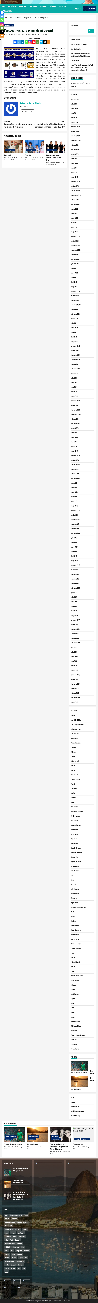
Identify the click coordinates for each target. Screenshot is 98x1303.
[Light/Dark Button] (77, 8)
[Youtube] (34, 42)
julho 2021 (74, 378)
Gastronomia (75, 839)
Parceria (28, 155)
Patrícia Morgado (76, 948)
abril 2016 (74, 665)
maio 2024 (74, 222)
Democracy (74, 807)
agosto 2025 (74, 154)
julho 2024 (74, 213)
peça (72, 953)
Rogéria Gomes (75, 980)
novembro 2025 (75, 140)
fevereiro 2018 (75, 565)
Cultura (73, 802)
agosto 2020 (75, 428)
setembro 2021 (75, 369)
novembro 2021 (75, 359)
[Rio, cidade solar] (79, 1081)
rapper (21, 1258)
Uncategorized (9, 25)
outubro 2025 (75, 145)
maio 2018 (74, 551)
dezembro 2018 (75, 519)
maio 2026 (74, 113)
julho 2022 (74, 323)
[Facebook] (15, 42)
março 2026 (74, 122)
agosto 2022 (74, 318)
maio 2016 (74, 661)
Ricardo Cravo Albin (77, 976)
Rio (26, 1258)
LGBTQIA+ (8, 1247)
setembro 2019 (75, 478)
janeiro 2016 (74, 679)
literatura (16, 1247)
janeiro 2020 (75, 460)
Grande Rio (74, 857)
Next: (49, 124)
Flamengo (22, 1236)
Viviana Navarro (75, 1049)
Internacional (75, 866)
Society (73, 1012)
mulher (7, 1254)
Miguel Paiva (74, 903)
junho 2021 (74, 382)
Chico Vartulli (75, 761)
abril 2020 (74, 446)
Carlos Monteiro (76, 743)
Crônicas (73, 797)
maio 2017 (74, 606)
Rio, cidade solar (76, 49)
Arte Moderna (75, 734)
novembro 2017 (75, 579)
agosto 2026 (75, 99)
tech (19, 1268)
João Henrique (75, 871)
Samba (73, 989)
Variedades (74, 1030)
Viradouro (74, 1044)
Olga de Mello (75, 939)
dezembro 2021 (75, 355)
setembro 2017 (75, 588)
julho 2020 (74, 433)
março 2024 (74, 232)
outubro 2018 (75, 528)
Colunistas (43, 6)
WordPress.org (75, 1115)
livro (72, 875)
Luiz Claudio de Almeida (13, 34)
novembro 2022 (75, 305)
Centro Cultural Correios (12, 1229)
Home (3, 6)
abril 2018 (74, 556)
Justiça (19, 1243)
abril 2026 (74, 117)
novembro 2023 (75, 250)
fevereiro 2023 (75, 291)
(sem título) (92, 1072)
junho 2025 (74, 163)
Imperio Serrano (10, 1243)
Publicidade (7, 11)
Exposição (8, 1236)
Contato (53, 6)
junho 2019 (74, 492)
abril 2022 (74, 337)
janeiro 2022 (75, 350)
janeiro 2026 (75, 131)
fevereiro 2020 (75, 455)
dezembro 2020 (75, 410)
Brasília (7, 1219)
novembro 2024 (75, 195)
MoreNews (57, 1301)
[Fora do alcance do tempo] (79, 1066)
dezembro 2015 (75, 684)
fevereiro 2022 (75, 346)
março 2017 (74, 615)
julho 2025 (74, 158)
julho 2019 (74, 487)
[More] (48, 42)
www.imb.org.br (44, 87)
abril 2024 (74, 227)
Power (73, 971)
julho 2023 (74, 268)
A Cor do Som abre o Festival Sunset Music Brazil (53, 157)
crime (6, 1233)
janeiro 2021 (74, 405)
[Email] (37, 42)
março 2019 (74, 506)
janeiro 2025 (75, 186)
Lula (12, 1250)
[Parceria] (34, 146)
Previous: (18, 124)
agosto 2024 (74, 209)
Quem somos (12, 6)
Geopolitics (74, 843)
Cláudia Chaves (75, 779)
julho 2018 (74, 542)
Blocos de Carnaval (16, 1215)
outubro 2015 (75, 693)
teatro (13, 1268)
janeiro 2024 (75, 241)
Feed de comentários (77, 1111)
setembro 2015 (75, 697)
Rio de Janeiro (9, 1261)
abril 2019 (74, 501)
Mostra (73, 912)
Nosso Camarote (76, 930)
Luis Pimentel (75, 889)
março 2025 (74, 177)
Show (72, 1007)
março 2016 (74, 670)
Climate (73, 784)
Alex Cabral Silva (76, 720)
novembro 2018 (75, 524)
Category (73, 752)
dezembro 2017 (75, 574)
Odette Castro (75, 934)
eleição (13, 1233)
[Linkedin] (22, 42)
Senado (20, 1265)
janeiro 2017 (74, 624)
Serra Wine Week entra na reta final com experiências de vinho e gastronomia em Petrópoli (82, 67)
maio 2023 (74, 277)
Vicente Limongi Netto (78, 1035)
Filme (15, 1236)
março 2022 (74, 341)
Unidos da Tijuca (76, 1026)
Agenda (73, 715)
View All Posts (27, 111)
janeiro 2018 (74, 570)
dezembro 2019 (75, 464)
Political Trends (75, 962)
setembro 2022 (75, 314)
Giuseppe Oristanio (76, 852)
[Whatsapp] (26, 42)
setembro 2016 (75, 643)
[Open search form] (81, 8)
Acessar (73, 1102)
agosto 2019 (74, 483)
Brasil (26, 1215)
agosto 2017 (74, 592)
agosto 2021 (74, 373)
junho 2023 (74, 273)
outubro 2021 (75, 364)
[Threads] (45, 42)
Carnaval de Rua (10, 1222)
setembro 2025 (75, 149)
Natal (13, 1254)
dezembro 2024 (75, 191)
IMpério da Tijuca (76, 861)
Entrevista (62, 6)
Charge (73, 756)
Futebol (17, 1240)
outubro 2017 (75, 583)
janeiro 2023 (75, 295)
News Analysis (75, 925)
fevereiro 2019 (75, 510)
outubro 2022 (75, 309)
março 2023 (74, 286)
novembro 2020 (76, 414)
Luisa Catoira (75, 893)
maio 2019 (74, 496)
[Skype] (41, 42)
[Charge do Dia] (83, 1134)
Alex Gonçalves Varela (77, 724)
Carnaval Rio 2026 (23, 1222)
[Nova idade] (13, 146)
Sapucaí (73, 998)
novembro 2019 (75, 469)
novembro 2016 (75, 633)
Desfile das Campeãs (77, 811)
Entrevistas (74, 829)
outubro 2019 (75, 474)
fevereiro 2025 (75, 181)
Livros (72, 880)
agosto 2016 (74, 647)
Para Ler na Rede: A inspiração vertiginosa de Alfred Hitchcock (80, 54)
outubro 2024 (75, 200)
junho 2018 (74, 547)
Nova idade (7, 155)
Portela (73, 966)
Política (7, 1258)
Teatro (73, 1017)
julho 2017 (74, 597)
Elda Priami (74, 820)
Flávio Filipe (74, 834)
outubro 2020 (75, 419)
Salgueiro (74, 985)
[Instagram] (30, 42)
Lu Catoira (74, 884)
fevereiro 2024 (75, 236)
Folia (6, 1240)
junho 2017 (74, 601)
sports (7, 1268)
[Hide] (1, 39)
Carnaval (33, 6)
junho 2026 (74, 108)
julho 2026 (74, 104)
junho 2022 (74, 327)
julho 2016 (74, 652)
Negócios (73, 921)
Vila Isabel (74, 1040)
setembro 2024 (75, 204)
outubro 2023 (75, 254)
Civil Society (74, 775)
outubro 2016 (75, 638)
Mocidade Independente (78, 907)
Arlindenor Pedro (76, 729)
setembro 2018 (75, 533)
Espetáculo (21, 1233)
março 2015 (74, 702)
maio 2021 (74, 387)
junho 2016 (74, 656)
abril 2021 (74, 391)
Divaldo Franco (75, 816)
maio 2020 (74, 442)
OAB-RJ (19, 1254)
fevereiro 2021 (75, 401)
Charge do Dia (75, 60)
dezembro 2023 (75, 245)
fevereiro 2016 (75, 675)
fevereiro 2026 (75, 127)
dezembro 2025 (75, 136)
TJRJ (24, 1268)
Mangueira (74, 898)
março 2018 (74, 560)
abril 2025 (74, 172)
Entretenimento (76, 825)
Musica (73, 916)
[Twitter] (19, 42)
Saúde (72, 1003)
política (73, 957)
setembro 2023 (75, 259)
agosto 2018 (74, 538)
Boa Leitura (23, 6)
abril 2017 (74, 611)
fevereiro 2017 (75, 620)
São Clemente (75, 994)
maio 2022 (74, 332)
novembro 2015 (75, 688)
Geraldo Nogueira (76, 848)
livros (6, 1250)
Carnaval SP (8, 1226)
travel (6, 1272)
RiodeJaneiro (20, 1261)
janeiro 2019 (74, 515)
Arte (6, 1215)
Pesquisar (74, 25)
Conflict (73, 793)
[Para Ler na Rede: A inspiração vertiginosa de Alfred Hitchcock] (60, 1134)
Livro (22, 1247)
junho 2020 (74, 437)
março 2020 (74, 451)
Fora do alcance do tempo (79, 44)
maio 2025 (74, 168)
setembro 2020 (75, 423)
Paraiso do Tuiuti (76, 944)
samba (7, 1265)
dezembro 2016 (75, 629)
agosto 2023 (74, 264)
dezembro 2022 (75, 300)
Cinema (73, 765)
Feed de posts (75, 1106)
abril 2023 (74, 282)
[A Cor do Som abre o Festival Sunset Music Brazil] (55, 146)
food (11, 1240)
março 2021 (74, 396)
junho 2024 (74, 218)
